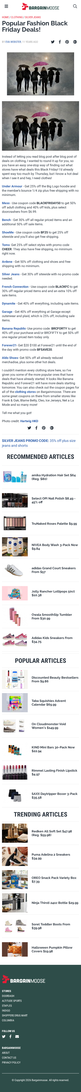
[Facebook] (60, 42)
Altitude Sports (12, 1000)
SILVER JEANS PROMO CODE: (26, 441)
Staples (7, 1005)
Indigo (6, 1010)
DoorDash (8, 995)
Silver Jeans (33, 17)
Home (5, 17)
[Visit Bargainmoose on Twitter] (4, 1036)
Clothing (17, 17)
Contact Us (9, 1057)
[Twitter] (53, 42)
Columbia (8, 1020)
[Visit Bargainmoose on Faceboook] (10, 1036)
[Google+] (75, 42)
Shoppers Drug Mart (15, 1015)
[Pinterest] (67, 42)
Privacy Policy (11, 1062)
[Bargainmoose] (40, 6)
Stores (6, 991)
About (6, 1052)
